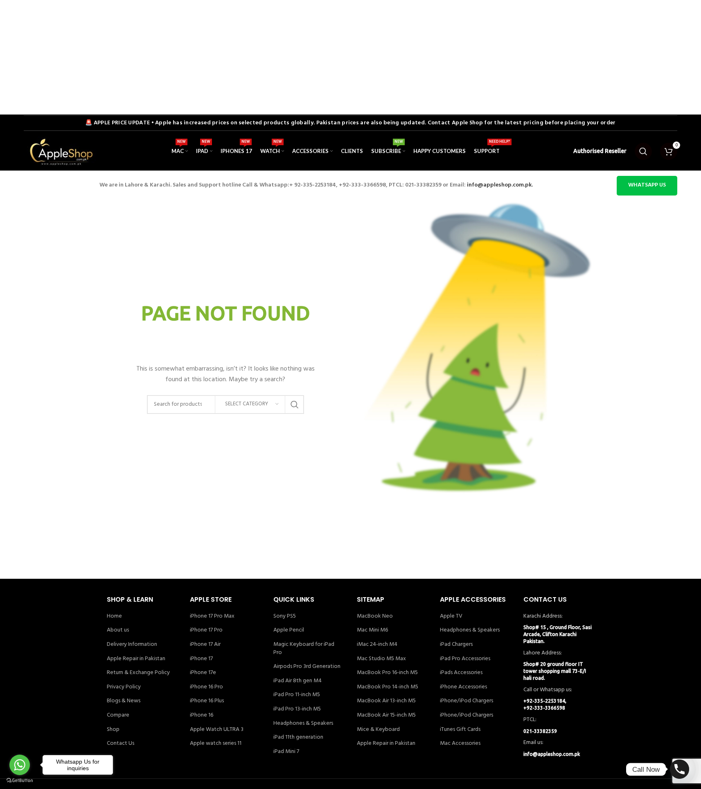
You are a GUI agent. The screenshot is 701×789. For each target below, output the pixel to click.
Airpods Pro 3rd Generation (306, 667)
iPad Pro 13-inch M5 (297, 709)
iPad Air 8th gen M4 (297, 681)
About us (118, 630)
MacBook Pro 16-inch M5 (387, 673)
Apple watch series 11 (215, 744)
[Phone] (679, 769)
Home (114, 616)
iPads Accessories (461, 673)
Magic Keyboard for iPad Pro (303, 648)
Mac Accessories (460, 744)
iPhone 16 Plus (207, 701)
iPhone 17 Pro (206, 630)
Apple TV (451, 616)
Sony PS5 (284, 616)
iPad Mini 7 (286, 752)
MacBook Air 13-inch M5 (386, 701)
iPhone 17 (201, 659)
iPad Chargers (456, 645)
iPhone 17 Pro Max (212, 616)
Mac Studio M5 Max (381, 659)
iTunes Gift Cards (460, 730)
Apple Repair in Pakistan (136, 659)
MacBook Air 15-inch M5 (386, 715)
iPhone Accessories (463, 687)
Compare (118, 715)
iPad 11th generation (298, 737)
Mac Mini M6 (372, 630)
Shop (113, 730)
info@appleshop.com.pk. (500, 185)
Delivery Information (132, 645)
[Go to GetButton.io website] (20, 780)
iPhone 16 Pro (206, 687)
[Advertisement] (245, 57)
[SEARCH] (294, 404)
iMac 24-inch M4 (377, 645)
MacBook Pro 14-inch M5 (387, 687)
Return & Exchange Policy (138, 673)
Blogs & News (123, 701)
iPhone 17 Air (205, 645)
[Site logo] (60, 151)
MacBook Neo (375, 616)
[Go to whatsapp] (19, 765)
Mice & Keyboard (378, 730)
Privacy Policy (124, 687)
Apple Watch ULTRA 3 (216, 730)
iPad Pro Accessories (465, 659)
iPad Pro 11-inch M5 (296, 695)
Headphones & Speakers (303, 723)
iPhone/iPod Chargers (466, 701)
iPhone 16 (201, 715)
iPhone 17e (203, 673)
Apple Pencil (288, 630)
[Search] (643, 151)
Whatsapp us (647, 185)
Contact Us (120, 744)
